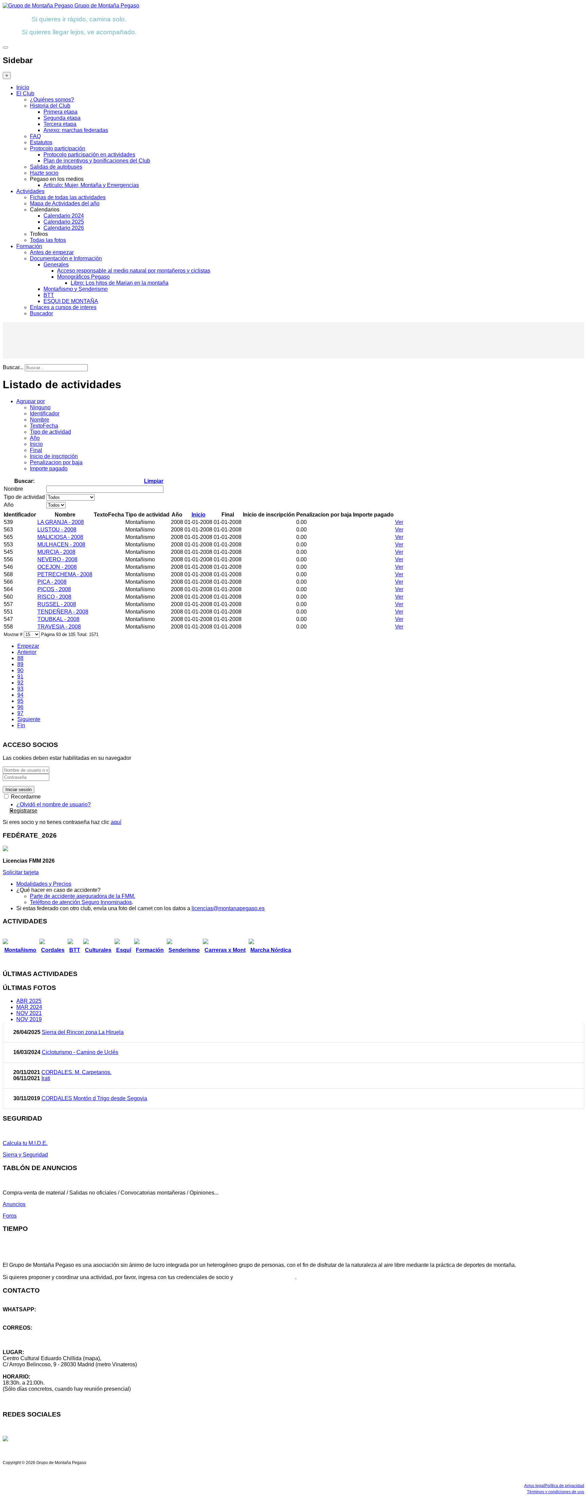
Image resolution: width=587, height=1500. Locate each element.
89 (20, 664)
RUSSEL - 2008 (56, 604)
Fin (21, 725)
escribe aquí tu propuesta (264, 1277)
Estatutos (41, 142)
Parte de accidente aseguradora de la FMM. (82, 896)
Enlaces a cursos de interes (63, 307)
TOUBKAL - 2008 (58, 619)
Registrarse (23, 810)
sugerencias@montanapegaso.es (43, 1340)
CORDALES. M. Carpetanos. (76, 1072)
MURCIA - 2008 (56, 552)
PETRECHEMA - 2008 (64, 574)
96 (20, 707)
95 (20, 701)
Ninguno (40, 407)
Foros (10, 1216)
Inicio (22, 87)
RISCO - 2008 (54, 597)
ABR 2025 (28, 1001)
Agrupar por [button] (30, 401)
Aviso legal (534, 1485)
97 (20, 713)
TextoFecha (44, 426)
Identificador (44, 413)
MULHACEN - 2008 (61, 544)
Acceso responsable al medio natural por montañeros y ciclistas (133, 271)
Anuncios (14, 1204)
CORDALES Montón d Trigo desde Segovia (94, 1098)
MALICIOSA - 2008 (60, 537)
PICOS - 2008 (54, 589)
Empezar (28, 646)
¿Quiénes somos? (52, 99)
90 (20, 670)
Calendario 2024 (63, 216)
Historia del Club (50, 106)
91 (20, 676)
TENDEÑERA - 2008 (62, 612)
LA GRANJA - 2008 (60, 522)
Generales (56, 264)
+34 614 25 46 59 (24, 1315)
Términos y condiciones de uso (555, 1491)
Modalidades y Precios (43, 884)
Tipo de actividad (50, 432)
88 (20, 658)
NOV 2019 (29, 1019)
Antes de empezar (52, 252)
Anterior (26, 652)
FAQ (35, 136)
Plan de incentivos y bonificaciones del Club (96, 161)
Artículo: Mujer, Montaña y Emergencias (91, 185)
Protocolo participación (57, 148)
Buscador (41, 313)
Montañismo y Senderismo (75, 289)
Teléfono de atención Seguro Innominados (81, 902)
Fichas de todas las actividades (68, 197)
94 (20, 695)
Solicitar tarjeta (21, 872)
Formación (29, 246)
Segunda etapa (62, 118)
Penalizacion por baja (56, 462)
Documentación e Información (66, 258)
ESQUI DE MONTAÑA (70, 301)
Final (36, 450)
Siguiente (28, 719)
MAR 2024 (29, 1007)
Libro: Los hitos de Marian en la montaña (119, 283)
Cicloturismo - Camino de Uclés (80, 1052)
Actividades (30, 191)
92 (20, 683)
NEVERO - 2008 (57, 559)
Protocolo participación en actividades (89, 154)
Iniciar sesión (18, 789)
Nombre (39, 420)
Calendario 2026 (63, 228)
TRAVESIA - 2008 (59, 627)
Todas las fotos (48, 240)
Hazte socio (44, 173)
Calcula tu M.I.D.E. (25, 1143)
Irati (45, 1078)
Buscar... (13, 367)
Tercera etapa (59, 124)
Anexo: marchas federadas (75, 130)
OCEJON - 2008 (57, 567)
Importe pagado (49, 468)
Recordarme (25, 797)
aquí (116, 822)
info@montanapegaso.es (33, 1334)
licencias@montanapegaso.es (228, 908)
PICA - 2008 (52, 582)
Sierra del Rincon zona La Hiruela (83, 1032)
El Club (25, 93)
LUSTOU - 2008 (56, 529)
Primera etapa (60, 112)
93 (20, 689)
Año (35, 438)
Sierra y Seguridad (25, 1155)
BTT (48, 295)
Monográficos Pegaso (83, 277)
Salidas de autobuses (56, 167)
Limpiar (153, 481)
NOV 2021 (29, 1013)
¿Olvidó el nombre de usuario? (53, 804)
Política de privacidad (564, 1485)
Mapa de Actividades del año (65, 203)
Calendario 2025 (63, 222)
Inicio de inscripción (54, 456)
